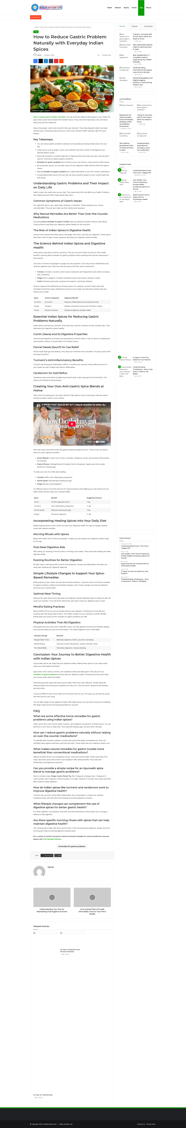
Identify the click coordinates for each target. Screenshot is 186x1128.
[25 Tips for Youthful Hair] (45, 1012)
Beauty (126, 7)
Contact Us (141, 1124)
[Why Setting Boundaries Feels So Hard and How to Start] (125, 48)
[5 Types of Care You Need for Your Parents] (125, 360)
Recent (122, 26)
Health (109, 7)
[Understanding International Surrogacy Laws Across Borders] (125, 71)
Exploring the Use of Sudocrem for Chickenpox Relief (141, 197)
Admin (39, 55)
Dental (134, 7)
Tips (141, 7)
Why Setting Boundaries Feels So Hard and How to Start (142, 47)
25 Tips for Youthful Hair (43, 1095)
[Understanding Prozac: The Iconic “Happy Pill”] (125, 173)
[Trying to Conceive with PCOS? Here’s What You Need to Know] (125, 37)
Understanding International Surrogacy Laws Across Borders (142, 70)
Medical (118, 7)
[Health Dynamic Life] (46, 7)
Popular (135, 26)
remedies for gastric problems (72, 846)
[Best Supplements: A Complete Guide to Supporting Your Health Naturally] (125, 58)
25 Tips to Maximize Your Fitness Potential (70, 951)
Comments (148, 26)
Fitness (148, 7)
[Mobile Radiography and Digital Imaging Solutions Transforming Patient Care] (125, 81)
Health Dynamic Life (65, 1124)
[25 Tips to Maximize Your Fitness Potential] (72, 939)
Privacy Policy (150, 1124)
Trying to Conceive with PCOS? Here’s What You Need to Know (142, 36)
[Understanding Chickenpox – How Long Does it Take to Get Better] (125, 446)
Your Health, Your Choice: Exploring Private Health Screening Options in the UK (141, 184)
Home (36, 27)
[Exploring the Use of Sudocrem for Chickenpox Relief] (125, 274)
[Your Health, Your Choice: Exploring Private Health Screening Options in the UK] (125, 183)
